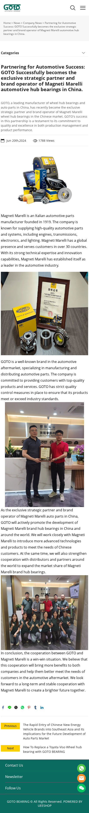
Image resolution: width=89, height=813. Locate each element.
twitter (16, 707)
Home (7, 23)
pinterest (29, 707)
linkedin (42, 707)
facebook (3, 707)
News (17, 23)
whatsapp (22, 707)
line (9, 707)
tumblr (35, 707)
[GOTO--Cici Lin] (81, 768)
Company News (32, 23)
